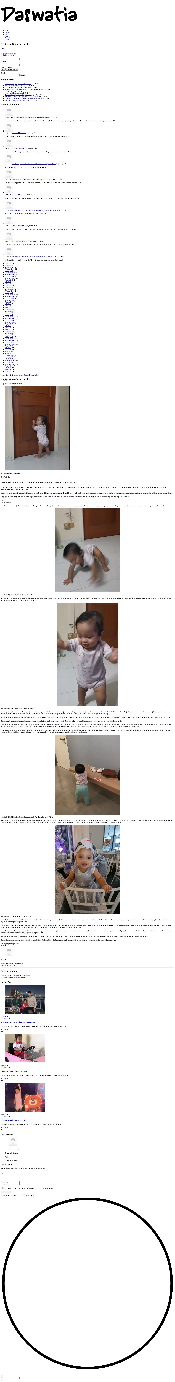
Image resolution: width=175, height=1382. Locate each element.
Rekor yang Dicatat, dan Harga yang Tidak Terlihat (21, 96)
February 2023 (9, 335)
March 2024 (9, 311)
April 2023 (8, 331)
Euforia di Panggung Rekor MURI (16, 100)
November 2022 (10, 340)
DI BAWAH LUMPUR (19, 148)
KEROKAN (9, 91)
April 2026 (8, 265)
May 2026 (8, 263)
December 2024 (10, 294)
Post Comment (6, 1192)
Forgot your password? (8, 54)
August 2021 (9, 366)
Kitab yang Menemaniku (13, 93)
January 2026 (9, 271)
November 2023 (10, 318)
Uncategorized (18, 375)
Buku (6, 34)
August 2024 (9, 302)
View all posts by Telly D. (9, 965)
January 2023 (9, 337)
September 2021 (10, 364)
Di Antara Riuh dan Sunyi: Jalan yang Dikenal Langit (22, 98)
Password (4, 61)
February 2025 (9, 291)
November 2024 (10, 296)
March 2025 (9, 289)
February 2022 (9, 355)
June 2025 (8, 283)
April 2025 (8, 287)
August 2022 (9, 346)
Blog (6, 36)
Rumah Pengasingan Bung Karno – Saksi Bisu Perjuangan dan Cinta (34, 164)
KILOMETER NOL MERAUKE (23, 241)
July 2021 (8, 368)
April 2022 (8, 351)
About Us (8, 38)
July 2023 (8, 326)
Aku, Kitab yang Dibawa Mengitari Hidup (18, 95)
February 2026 (9, 269)
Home (7, 30)
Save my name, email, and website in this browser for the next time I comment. (28, 1188)
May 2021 (8, 371)
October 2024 (9, 298)
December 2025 (10, 273)
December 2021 (10, 359)
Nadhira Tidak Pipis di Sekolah (15, 85)
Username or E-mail (7, 55)
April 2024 (8, 309)
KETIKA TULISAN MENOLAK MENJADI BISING (23, 89)
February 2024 (9, 313)
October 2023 (9, 320)
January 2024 (9, 315)
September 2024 (10, 300)
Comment (18, 384)
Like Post (10, 384)
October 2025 (9, 276)
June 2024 (8, 305)
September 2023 (10, 322)
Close (2, 48)
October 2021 (9, 362)
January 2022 (9, 357)
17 (3, 1031)
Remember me (7, 67)
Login (7, 40)
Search (3, 73)
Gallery (7, 32)
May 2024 (8, 307)
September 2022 (10, 344)
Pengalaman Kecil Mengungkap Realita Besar (31, 117)
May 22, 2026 (5, 1016)
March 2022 (9, 353)
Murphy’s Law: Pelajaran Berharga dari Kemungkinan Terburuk (32, 179)
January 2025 (9, 293)
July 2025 (8, 282)
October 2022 (9, 342)
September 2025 (10, 278)
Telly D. (3, 384)
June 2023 (8, 327)
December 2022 (10, 338)
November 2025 (10, 274)
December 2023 (10, 316)
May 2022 (8, 349)
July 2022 (8, 348)
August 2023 (9, 324)
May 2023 (8, 329)
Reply (7, 1157)
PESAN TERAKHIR (19, 133)
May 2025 (8, 285)
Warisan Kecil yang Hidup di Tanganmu (18, 84)
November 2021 (10, 360)
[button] (87, 1370)
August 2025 (9, 280)
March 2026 (9, 267)
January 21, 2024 (6, 375)
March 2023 (9, 333)
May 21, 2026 (5, 1114)
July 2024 (8, 304)
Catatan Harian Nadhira (31, 375)
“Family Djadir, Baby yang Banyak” (16, 87)
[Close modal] (1, 1374)
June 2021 (8, 370)
